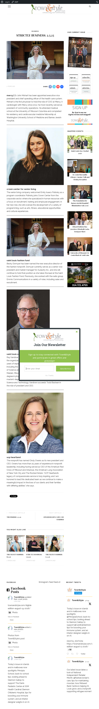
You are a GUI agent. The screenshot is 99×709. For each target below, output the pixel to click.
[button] (49, 344)
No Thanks (49, 375)
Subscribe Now (65, 369)
